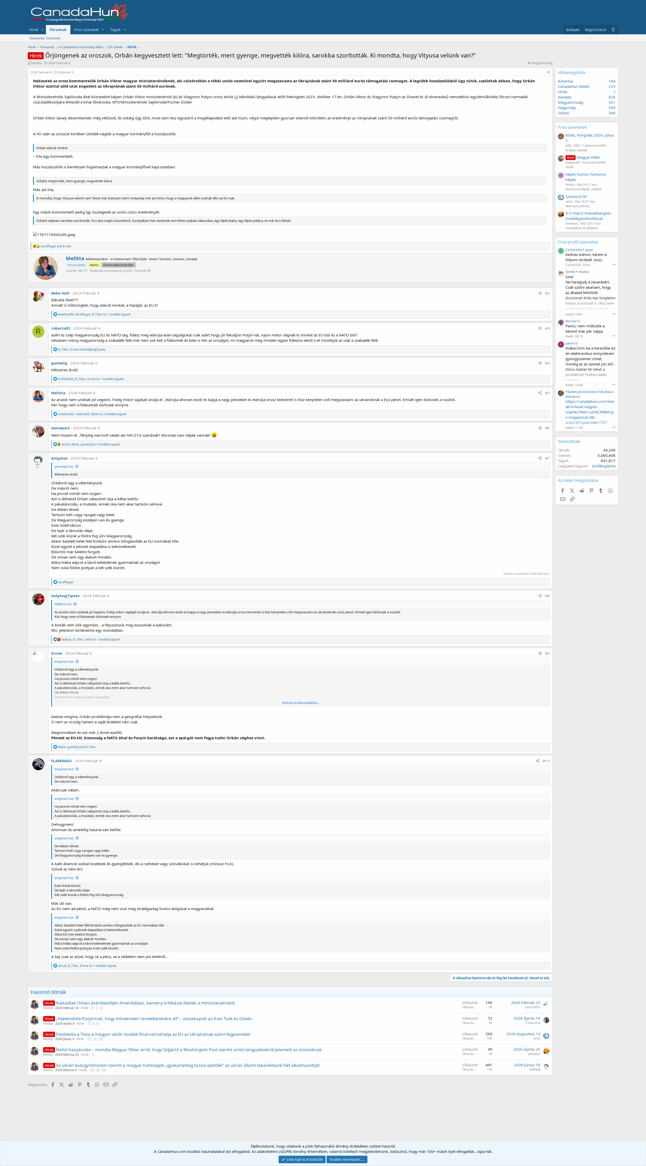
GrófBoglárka (603, 465)
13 (100, 1039)
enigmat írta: (64, 661)
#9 (547, 653)
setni (536, 1038)
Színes (563, 112)
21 (92, 1070)
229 (612, 86)
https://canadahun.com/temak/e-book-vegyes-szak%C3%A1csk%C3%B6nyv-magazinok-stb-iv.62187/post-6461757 (590, 412)
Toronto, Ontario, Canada (178, 259)
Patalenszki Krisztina (581, 391)
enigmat (59, 458)
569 (612, 107)
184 (612, 81)
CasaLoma (532, 1023)
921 (612, 102)
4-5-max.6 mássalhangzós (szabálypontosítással (588, 215)
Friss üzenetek (86, 29)
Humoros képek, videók (583, 189)
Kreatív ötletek (576, 150)
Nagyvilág (566, 107)
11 (89, 1039)
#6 (547, 427)
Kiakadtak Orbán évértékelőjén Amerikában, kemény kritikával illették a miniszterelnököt (145, 1003)
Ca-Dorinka (574, 249)
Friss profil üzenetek (578, 242)
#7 (547, 458)
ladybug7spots (65, 595)
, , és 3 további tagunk (92, 414)
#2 (547, 293)
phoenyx (534, 1054)
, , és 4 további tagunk (91, 444)
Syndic (570, 271)
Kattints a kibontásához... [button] (301, 702)
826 (612, 96)
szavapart (60, 427)
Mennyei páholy (578, 206)
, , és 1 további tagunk (94, 314)
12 (94, 1039)
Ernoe (56, 653)
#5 (547, 392)
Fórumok (58, 29)
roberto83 (60, 328)
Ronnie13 (573, 321)
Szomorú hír (576, 196)
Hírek (33, 29)
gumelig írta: (64, 466)
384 (612, 112)
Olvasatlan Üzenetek (44, 38)
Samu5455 (532, 1007)
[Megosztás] (548, 72)
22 (97, 1070)
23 (103, 1070)
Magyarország (542, 63)
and (56, 246)
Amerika (565, 81)
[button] (42, 29)
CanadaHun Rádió (573, 86)
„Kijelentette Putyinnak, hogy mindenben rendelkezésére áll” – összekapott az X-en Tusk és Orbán (154, 1018)
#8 (547, 595)
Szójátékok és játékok (582, 228)
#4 (547, 362)
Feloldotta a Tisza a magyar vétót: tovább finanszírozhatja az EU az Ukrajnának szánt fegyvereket (153, 1034)
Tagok (115, 29)
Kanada (564, 96)
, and (82, 349)
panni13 (572, 343)
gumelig (59, 362)
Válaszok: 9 (66, 72)
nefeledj (534, 1069)
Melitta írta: (63, 604)
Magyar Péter (583, 157)
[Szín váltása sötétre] (613, 29)
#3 (547, 328)
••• (613, 264)
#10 (546, 760)
